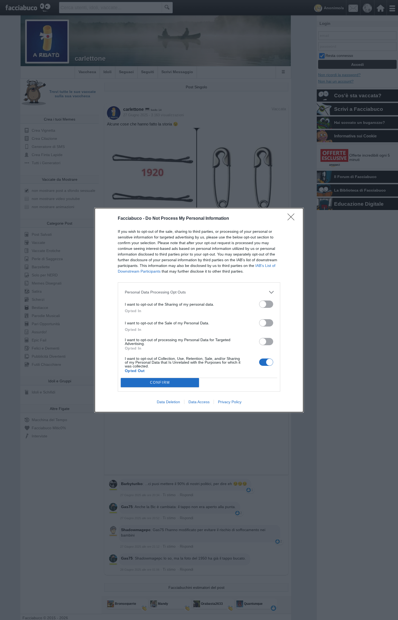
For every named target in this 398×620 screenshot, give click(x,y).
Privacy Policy (230, 402)
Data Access (199, 402)
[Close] (293, 219)
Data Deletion (168, 402)
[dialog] (199, 310)
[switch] (266, 304)
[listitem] (199, 292)
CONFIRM (160, 382)
